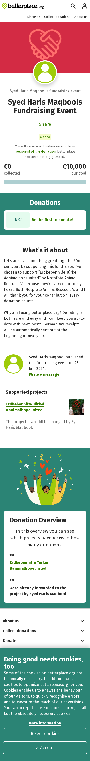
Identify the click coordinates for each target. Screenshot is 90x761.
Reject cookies (45, 733)
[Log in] (85, 6)
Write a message (44, 374)
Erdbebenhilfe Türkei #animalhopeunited (29, 565)
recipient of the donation (36, 152)
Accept (47, 747)
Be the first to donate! (52, 220)
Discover (33, 17)
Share (45, 124)
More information (45, 723)
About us (81, 17)
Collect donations (57, 17)
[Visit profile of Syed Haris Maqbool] (45, 72)
